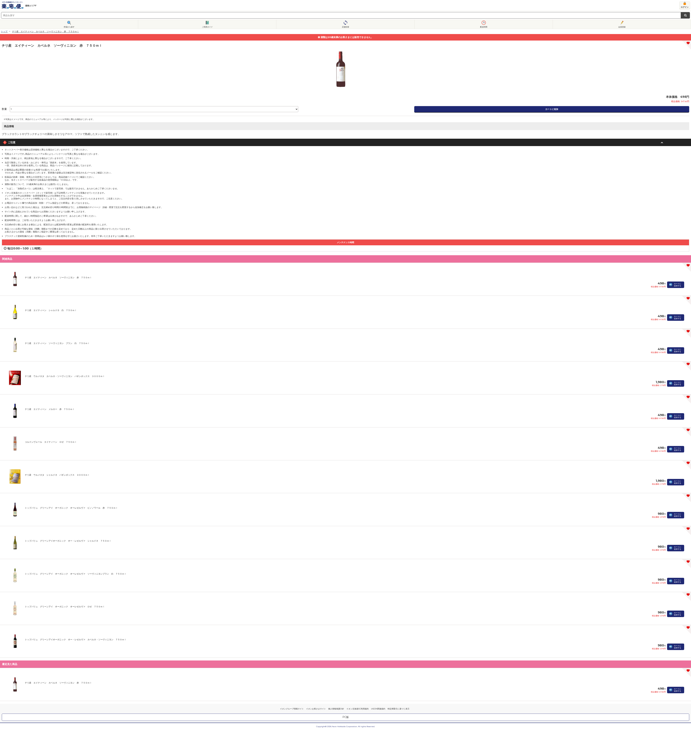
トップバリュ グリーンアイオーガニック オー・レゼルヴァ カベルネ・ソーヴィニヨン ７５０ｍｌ (75, 639)
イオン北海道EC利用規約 (357, 708)
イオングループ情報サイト (292, 708)
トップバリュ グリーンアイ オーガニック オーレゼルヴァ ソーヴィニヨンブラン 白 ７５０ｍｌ (75, 573)
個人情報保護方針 (336, 708)
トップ (4, 31)
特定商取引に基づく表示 (398, 708)
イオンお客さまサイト (316, 708)
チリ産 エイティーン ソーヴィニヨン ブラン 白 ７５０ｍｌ (57, 343)
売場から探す (69, 27)
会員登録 (621, 27)
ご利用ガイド (207, 27)
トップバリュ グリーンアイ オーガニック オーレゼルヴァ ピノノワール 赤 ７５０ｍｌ (71, 507)
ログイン (685, 7)
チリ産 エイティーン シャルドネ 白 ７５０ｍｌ (51, 310)
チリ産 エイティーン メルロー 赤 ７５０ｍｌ (49, 409)
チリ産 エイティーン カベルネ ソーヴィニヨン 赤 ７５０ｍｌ (58, 277)
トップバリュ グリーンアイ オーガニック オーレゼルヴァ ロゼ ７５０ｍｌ (65, 606)
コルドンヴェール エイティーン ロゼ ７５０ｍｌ (51, 442)
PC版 (345, 717)
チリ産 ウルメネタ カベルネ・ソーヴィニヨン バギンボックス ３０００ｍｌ (65, 376)
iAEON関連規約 (378, 708)
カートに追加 (551, 109)
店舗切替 (345, 27)
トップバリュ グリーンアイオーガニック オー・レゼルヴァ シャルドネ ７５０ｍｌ (68, 540)
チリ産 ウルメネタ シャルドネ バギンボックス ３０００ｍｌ (57, 475)
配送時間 (483, 27)
